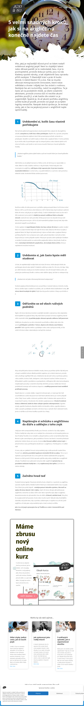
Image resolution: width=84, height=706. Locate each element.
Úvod (55, 7)
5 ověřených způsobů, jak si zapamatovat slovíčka (63, 640)
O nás (65, 7)
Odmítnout (59, 693)
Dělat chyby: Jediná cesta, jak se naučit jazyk (18, 639)
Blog (60, 7)
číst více (12, 666)
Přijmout (38, 693)
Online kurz (72, 7)
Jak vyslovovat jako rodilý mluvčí (42, 638)
